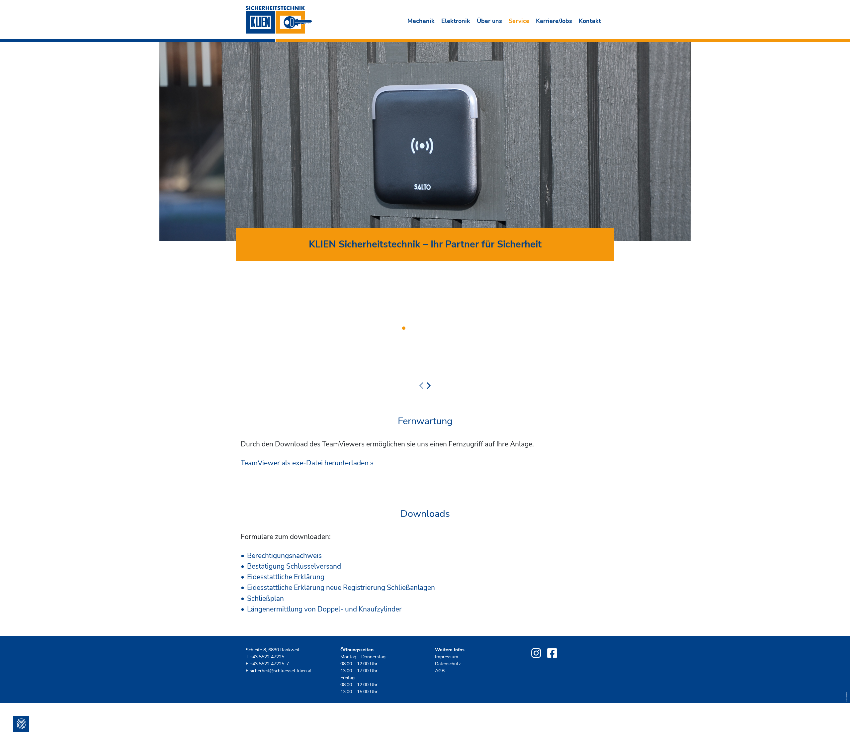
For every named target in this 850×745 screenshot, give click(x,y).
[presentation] (421, 386)
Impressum (446, 657)
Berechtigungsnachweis (284, 555)
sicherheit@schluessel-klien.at (281, 671)
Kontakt (590, 21)
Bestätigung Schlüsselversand (294, 566)
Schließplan (265, 598)
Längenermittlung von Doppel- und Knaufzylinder (324, 609)
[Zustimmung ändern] (21, 724)
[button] (403, 328)
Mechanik (421, 21)
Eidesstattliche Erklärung (285, 577)
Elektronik (455, 21)
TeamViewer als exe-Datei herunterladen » (307, 463)
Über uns (489, 21)
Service (519, 21)
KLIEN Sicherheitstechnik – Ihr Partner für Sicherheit (425, 244)
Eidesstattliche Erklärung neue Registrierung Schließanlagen (341, 587)
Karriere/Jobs (554, 21)
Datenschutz (448, 664)
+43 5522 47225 (267, 657)
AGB (440, 671)
